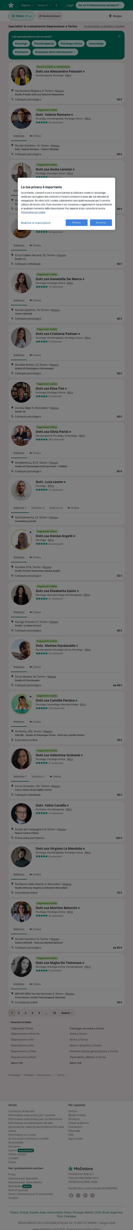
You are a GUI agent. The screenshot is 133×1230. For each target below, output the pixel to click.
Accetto (101, 222)
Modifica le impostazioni (35, 223)
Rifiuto (77, 222)
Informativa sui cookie (33, 212)
